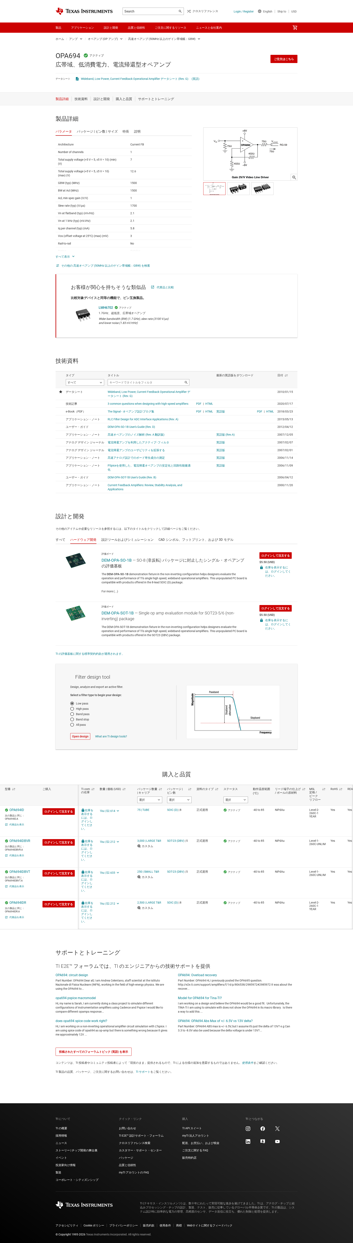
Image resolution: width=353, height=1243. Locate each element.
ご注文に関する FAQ (195, 1150)
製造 (58, 1172)
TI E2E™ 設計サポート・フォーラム (141, 1135)
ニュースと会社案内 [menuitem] (209, 27)
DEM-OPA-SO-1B (117, 560)
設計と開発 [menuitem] (111, 27)
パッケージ (126, 1157)
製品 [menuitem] (58, 27)
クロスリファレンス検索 (134, 1143)
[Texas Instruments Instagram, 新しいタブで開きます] (248, 1130)
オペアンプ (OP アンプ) (103, 39)
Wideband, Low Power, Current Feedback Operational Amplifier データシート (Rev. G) (134, 78)
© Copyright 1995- (70, 1234)
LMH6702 (106, 308)
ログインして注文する (275, 555)
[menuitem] (295, 28)
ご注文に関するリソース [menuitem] (170, 27)
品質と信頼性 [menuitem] (136, 27)
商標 (179, 1225)
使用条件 (247, 1062)
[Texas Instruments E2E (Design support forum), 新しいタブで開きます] (262, 1143)
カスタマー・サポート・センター (140, 1150)
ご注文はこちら (284, 59)
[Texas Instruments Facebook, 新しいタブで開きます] (262, 1130)
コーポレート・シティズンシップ (77, 1179)
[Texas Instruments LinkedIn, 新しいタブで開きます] (248, 1143)
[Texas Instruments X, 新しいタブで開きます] (277, 1130)
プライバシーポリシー (123, 1225)
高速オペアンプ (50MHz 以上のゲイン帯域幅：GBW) (161, 39)
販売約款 (148, 1225)
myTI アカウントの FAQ (134, 1172)
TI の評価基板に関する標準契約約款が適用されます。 (90, 653)
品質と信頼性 (127, 1165)
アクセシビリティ (67, 1225)
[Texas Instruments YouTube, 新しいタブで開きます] (277, 1143)
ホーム (60, 39)
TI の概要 (61, 1128)
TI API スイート (192, 1128)
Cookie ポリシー (94, 1225)
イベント (61, 1157)
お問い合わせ (127, 1128)
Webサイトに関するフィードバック (209, 1225)
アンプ (73, 39)
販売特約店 (189, 1157)
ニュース (61, 1143)
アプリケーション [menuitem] (82, 27)
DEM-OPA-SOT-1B (118, 613)
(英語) (195, 78)
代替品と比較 (165, 287)
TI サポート (143, 1071)
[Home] (84, 11)
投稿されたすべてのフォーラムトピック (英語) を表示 (93, 1051)
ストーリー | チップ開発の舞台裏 (76, 1150)
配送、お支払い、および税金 (200, 1143)
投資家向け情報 (66, 1165)
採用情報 (61, 1135)
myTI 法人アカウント (195, 1135)
